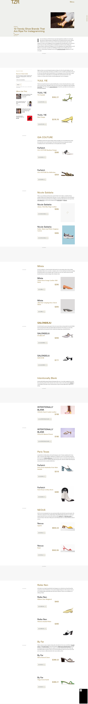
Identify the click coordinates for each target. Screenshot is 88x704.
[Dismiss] (86, 689)
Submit (18, 84)
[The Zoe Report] (15, 2)
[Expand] (80, 689)
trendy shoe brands (61, 49)
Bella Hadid (59, 200)
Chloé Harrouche (67, 516)
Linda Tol (61, 516)
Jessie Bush (39, 86)
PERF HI (71, 382)
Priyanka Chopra (45, 646)
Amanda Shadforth (53, 86)
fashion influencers (48, 458)
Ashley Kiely (17, 34)
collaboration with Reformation (64, 646)
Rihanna (65, 200)
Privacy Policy (18, 87)
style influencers (40, 200)
